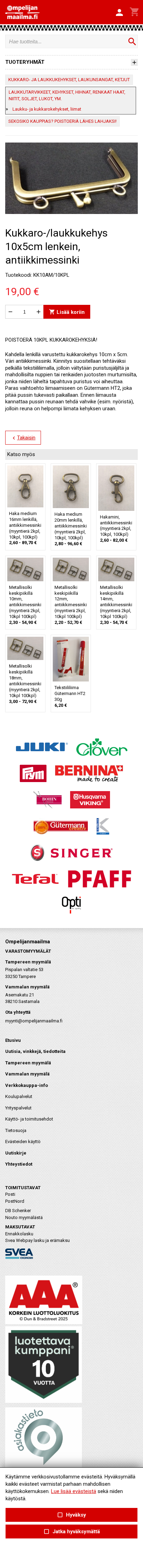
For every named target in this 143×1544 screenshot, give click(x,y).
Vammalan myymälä (27, 1073)
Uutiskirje (15, 1153)
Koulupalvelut (18, 1096)
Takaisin (23, 438)
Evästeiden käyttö (23, 1141)
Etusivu (13, 1040)
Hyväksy (71, 1515)
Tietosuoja (15, 1130)
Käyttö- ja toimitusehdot (29, 1119)
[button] (119, 12)
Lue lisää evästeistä (73, 1491)
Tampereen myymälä (28, 1062)
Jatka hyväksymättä (71, 1531)
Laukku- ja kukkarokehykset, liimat (46, 109)
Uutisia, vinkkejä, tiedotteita (35, 1051)
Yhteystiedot (18, 1164)
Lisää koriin (67, 312)
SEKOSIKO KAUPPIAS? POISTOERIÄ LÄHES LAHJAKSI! (62, 121)
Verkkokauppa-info (26, 1085)
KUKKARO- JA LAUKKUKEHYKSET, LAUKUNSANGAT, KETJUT (69, 79)
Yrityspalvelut (18, 1107)
